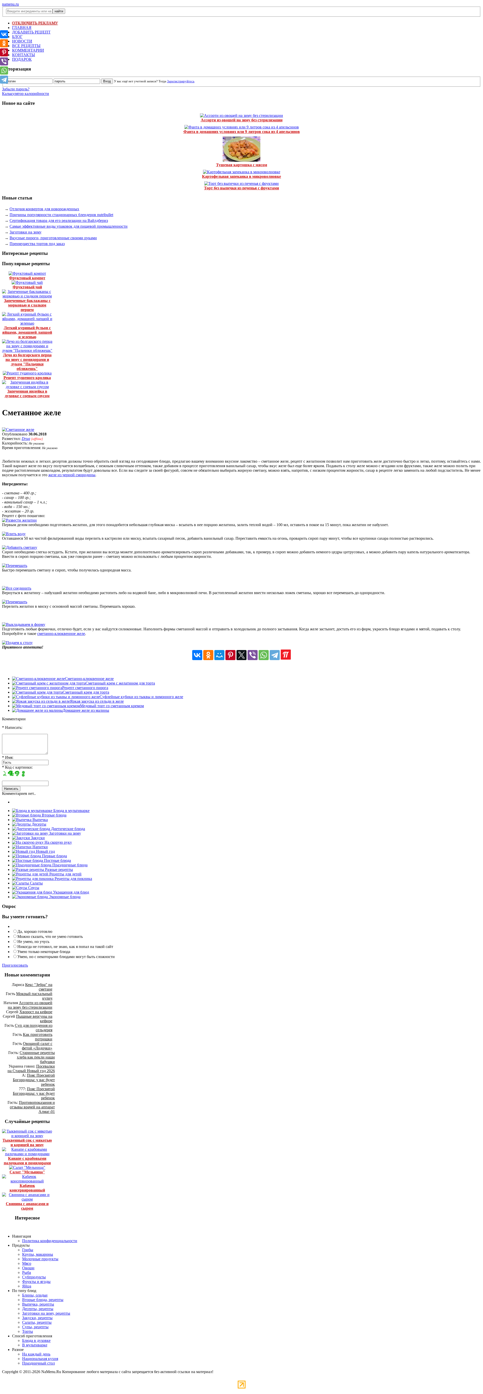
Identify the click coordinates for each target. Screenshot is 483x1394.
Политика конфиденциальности (49, 1241)
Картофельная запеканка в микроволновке (241, 176)
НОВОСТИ (22, 41)
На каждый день (36, 1354)
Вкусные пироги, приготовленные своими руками (53, 238)
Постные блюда (57, 860)
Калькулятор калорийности (25, 93)
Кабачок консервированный (27, 1187)
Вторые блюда (53, 815)
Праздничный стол (38, 1363)
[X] (241, 655)
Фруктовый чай (27, 287)
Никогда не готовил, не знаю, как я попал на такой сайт (65, 946)
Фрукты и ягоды (36, 1281)
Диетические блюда (67, 829)
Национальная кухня (40, 1358)
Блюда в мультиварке (71, 810)
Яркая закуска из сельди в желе (97, 701)
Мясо (26, 1263)
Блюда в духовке (36, 1340)
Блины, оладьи (35, 1295)
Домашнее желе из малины (86, 710)
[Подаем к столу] (17, 642)
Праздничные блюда (69, 865)
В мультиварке (34, 1345)
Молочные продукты (40, 1259)
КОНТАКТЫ (23, 55)
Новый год (45, 851)
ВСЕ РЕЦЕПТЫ (26, 46)
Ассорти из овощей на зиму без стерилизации (242, 120)
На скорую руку (58, 842)
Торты (27, 1331)
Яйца (26, 1286)
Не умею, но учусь (33, 941)
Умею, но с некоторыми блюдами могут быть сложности (66, 957)
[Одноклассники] (208, 655)
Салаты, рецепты (37, 1322)
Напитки (39, 847)
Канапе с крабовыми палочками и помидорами (27, 1160)
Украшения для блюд (70, 892)
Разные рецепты (58, 869)
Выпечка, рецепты (38, 1304)
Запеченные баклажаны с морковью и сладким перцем (27, 305)
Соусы (33, 888)
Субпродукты (34, 1277)
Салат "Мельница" (27, 1172)
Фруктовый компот (27, 278)
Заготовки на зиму (26, 232)
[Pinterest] (230, 655)
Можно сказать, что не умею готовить (50, 936)
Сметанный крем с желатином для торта (120, 683)
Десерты (38, 824)
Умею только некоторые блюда (43, 951)
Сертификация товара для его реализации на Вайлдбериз (59, 220)
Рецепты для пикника (73, 878)
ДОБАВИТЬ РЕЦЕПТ (31, 32)
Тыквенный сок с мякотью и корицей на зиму (27, 1142)
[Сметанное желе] (18, 429)
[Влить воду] (14, 534)
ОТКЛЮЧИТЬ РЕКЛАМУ (35, 23)
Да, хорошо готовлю (34, 931)
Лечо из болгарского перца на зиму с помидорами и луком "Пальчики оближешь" (27, 362)
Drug (26, 438)
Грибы (27, 1250)
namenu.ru (10, 4)
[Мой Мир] (219, 655)
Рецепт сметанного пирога (85, 688)
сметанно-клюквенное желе (61, 633)
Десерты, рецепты (37, 1309)
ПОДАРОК (22, 59)
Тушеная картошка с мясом (241, 165)
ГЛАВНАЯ (21, 27)
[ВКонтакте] (197, 655)
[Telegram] (275, 655)
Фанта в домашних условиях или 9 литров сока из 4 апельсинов (241, 131)
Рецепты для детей (65, 874)
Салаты (36, 883)
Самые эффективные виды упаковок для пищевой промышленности (69, 226)
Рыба (26, 1272)
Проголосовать (15, 965)
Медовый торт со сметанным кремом (112, 706)
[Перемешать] (14, 565)
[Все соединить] (16, 588)
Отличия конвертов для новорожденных (44, 209)
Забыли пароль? (15, 89)
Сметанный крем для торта (86, 692)
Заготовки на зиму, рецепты (46, 1313)
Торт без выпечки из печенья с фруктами (241, 188)
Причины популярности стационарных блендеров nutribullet (61, 215)
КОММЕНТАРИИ (28, 50)
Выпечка (39, 820)
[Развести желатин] (19, 520)
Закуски (37, 838)
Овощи (28, 1268)
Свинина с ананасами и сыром (27, 1206)
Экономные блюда (64, 897)
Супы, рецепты (35, 1327)
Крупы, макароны (37, 1254)
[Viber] (253, 655)
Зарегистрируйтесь (180, 81)
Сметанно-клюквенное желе (89, 678)
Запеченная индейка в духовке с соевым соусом (27, 393)
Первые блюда (54, 856)
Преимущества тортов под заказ (37, 244)
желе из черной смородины (71, 475)
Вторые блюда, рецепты (42, 1300)
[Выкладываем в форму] (23, 624)
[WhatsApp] (264, 655)
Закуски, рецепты (37, 1318)
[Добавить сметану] (19, 547)
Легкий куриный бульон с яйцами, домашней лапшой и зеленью (27, 332)
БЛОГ (17, 37)
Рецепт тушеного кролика (27, 378)
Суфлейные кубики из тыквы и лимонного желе (141, 697)
